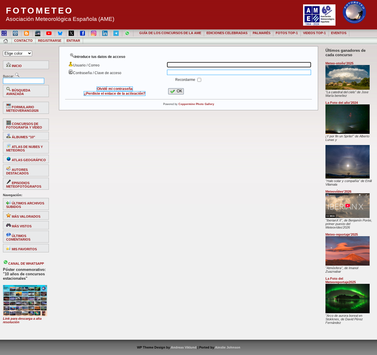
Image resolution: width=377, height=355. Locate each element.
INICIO (16, 66)
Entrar (73, 40)
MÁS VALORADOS (25, 216)
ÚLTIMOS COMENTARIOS (18, 237)
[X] (71, 32)
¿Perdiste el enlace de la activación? (114, 93)
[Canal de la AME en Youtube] (49, 32)
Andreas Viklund (183, 347)
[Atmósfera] (347, 264)
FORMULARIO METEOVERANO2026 (22, 108)
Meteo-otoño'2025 (339, 63)
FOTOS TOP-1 (287, 33)
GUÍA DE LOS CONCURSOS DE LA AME (170, 33)
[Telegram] (116, 32)
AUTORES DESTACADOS (17, 171)
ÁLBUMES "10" (23, 137)
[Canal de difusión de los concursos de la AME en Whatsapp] (127, 32)
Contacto (23, 40)
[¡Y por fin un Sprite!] (347, 132)
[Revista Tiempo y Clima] (38, 32)
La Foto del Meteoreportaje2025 (340, 280)
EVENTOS (338, 33)
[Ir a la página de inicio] (6, 40)
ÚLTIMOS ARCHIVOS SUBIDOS (25, 205)
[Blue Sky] (60, 32)
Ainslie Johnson (227, 347)
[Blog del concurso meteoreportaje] (27, 32)
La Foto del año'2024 (341, 102)
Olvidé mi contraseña (115, 89)
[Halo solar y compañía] (347, 177)
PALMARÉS (261, 33)
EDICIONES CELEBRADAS (226, 33)
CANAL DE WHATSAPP (26, 263)
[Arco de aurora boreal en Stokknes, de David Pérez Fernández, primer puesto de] (347, 312)
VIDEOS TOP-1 (314, 33)
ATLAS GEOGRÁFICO (28, 160)
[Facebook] (83, 32)
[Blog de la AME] (16, 32)
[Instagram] (94, 32)
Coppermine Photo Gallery (196, 104)
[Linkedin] (105, 32)
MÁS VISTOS (21, 226)
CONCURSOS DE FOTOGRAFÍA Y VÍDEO (24, 125)
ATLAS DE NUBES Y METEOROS (24, 148)
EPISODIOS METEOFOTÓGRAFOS (23, 184)
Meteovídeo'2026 (338, 191)
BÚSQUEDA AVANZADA (18, 92)
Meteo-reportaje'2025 (341, 234)
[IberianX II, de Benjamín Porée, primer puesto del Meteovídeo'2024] (347, 217)
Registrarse (49, 40)
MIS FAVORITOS (24, 249)
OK (179, 91)
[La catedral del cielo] (347, 88)
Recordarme (185, 80)
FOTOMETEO (39, 10)
